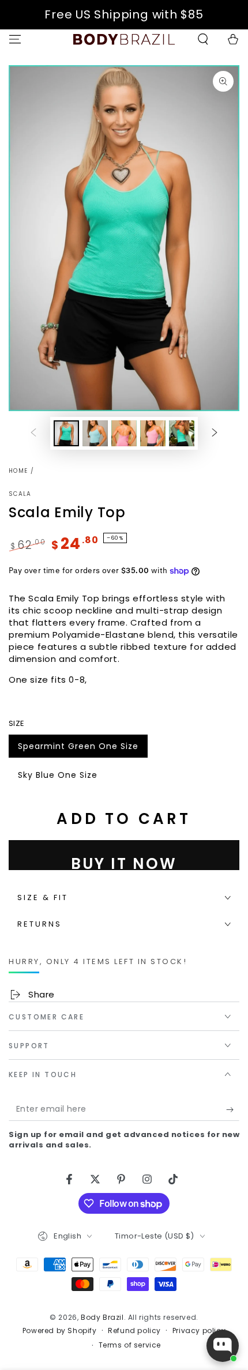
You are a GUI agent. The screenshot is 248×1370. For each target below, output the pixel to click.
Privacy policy (199, 1330)
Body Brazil (102, 1317)
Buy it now (124, 861)
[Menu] (15, 39)
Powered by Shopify (59, 1330)
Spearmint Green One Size (77, 749)
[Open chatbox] (222, 1346)
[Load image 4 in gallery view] (153, 433)
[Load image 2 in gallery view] (95, 433)
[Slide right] (214, 433)
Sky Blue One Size (57, 777)
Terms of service (130, 1345)
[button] (203, 39)
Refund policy (134, 1330)
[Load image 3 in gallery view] (124, 433)
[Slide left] (33, 433)
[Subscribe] (232, 1109)
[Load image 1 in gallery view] (66, 433)
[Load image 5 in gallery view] (181, 433)
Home (18, 470)
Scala (20, 494)
